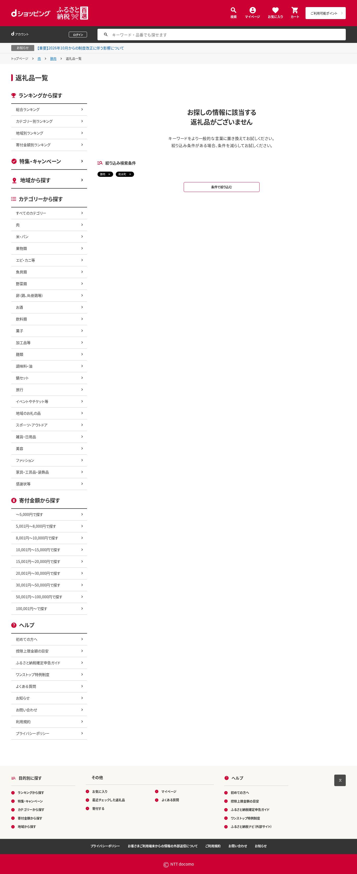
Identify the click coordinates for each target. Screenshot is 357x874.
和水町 (122, 174)
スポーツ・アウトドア (32, 424)
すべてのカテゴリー (31, 213)
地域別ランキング (29, 133)
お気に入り (275, 16)
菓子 (19, 330)
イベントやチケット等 (32, 401)
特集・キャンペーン (40, 161)
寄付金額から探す (30, 818)
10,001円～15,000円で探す (38, 549)
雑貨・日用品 (26, 436)
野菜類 (21, 283)
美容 (19, 448)
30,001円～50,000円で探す (38, 585)
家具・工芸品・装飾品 (32, 472)
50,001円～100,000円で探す (39, 596)
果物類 (21, 248)
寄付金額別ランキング (33, 144)
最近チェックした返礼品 (108, 800)
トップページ (19, 58)
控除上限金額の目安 (32, 650)
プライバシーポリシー (32, 733)
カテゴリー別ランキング (34, 121)
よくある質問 (26, 686)
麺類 (19, 354)
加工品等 (23, 342)
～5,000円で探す (29, 514)
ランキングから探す (31, 792)
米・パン (22, 236)
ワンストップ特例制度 (32, 674)
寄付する (98, 808)
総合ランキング (27, 109)
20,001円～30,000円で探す (38, 573)
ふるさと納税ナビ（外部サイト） (251, 826)
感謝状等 (23, 483)
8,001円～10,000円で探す (37, 537)
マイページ (252, 16)
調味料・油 (24, 366)
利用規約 (23, 721)
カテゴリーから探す (31, 809)
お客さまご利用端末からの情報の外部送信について (163, 846)
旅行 (19, 389)
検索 (234, 16)
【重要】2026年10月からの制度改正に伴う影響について (80, 47)
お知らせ (23, 698)
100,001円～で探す (31, 608)
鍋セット (22, 377)
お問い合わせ (26, 709)
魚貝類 (21, 271)
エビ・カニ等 (25, 260)
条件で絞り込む (221, 187)
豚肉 (53, 58)
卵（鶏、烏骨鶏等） (29, 295)
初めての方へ (26, 639)
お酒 (19, 307)
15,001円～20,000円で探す (38, 561)
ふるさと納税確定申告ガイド (38, 662)
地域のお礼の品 (28, 413)
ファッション (25, 460)
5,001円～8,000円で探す (36, 526)
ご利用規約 (213, 846)
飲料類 (21, 319)
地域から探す (35, 180)
